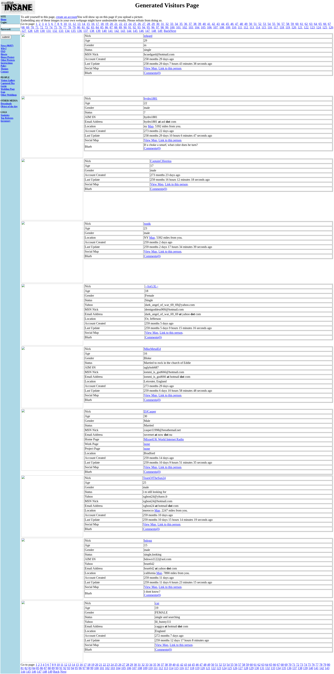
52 (260, 24)
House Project (7, 57)
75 (56, 27)
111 (240, 27)
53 (265, 24)
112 (246, 27)
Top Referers (7, 118)
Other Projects (8, 60)
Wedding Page (8, 89)
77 (65, 27)
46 (232, 24)
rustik (147, 223)
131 (49, 30)
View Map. (151, 68)
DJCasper (150, 411)
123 (312, 27)
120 (294, 27)
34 (177, 24)
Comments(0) (152, 73)
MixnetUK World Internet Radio (164, 439)
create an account (66, 17)
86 (107, 27)
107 (216, 27)
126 (331, 27)
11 (70, 24)
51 (255, 24)
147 (148, 30)
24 (130, 24)
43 (218, 24)
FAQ (3, 51)
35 (181, 24)
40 (204, 24)
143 (123, 30)
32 (167, 24)
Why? (4, 48)
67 (329, 24)
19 (107, 24)
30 (158, 24)
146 (141, 30)
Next (173, 30)
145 (135, 30)
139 (98, 30)
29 (153, 24)
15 (88, 24)
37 (191, 24)
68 (23, 27)
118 (282, 27)
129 (36, 30)
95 (149, 27)
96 (153, 27)
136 (80, 30)
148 (154, 30)
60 (297, 24)
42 (214, 24)
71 (37, 27)
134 (67, 30)
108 (222, 27)
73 (47, 27)
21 (116, 24)
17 (98, 24)
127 (24, 30)
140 (104, 30)
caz (157, 603)
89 (121, 27)
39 (200, 24)
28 (149, 24)
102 (185, 27)
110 (234, 27)
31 (163, 24)
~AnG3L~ (151, 286)
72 (42, 27)
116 (270, 27)
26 (139, 24)
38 (195, 24)
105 (203, 27)
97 (158, 27)
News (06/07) (7, 45)
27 (144, 24)
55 (274, 24)
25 (135, 24)
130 (42, 30)
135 (73, 30)
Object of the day (9, 106)
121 (300, 27)
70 (33, 27)
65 (320, 24)
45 (228, 24)
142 (117, 30)
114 (258, 27)
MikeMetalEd (152, 349)
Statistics (5, 115)
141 (110, 30)
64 (316, 24)
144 (129, 30)
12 (75, 24)
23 (126, 24)
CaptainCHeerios (160, 161)
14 (84, 24)
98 (162, 27)
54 (269, 24)
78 (70, 27)
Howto (4, 54)
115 (264, 27)
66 (325, 24)
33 (172, 24)
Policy (3, 66)
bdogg (148, 540)
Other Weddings (9, 95)
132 (55, 30)
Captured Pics (8, 83)
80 (79, 27)
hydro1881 (150, 98)
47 (237, 24)
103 (191, 27)
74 (51, 27)
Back (167, 30)
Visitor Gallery (8, 80)
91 (130, 27)
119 (288, 27)
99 (167, 27)
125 (325, 27)
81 (84, 27)
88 (116, 27)
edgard (148, 35)
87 (111, 27)
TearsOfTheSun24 (154, 478)
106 (209, 27)
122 (306, 27)
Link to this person (169, 68)
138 (92, 30)
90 (125, 27)
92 (135, 27)
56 (279, 24)
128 (30, 30)
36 (186, 24)
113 (252, 27)
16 (93, 24)
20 (112, 24)
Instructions (7, 63)
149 (160, 30)
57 (283, 24)
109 (228, 27)
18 (102, 24)
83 (93, 27)
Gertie (4, 86)
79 (74, 27)
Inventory (5, 121)
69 (28, 27)
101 (178, 27)
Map (150, 126)
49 (246, 24)
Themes (4, 68)
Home (3, 19)
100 (172, 27)
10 (65, 24)
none (147, 444)
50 (251, 24)
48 (242, 24)
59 (293, 24)
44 (223, 24)
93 (139, 27)
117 (276, 27)
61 (302, 24)
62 (306, 24)
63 (311, 24)
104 (197, 27)
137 (86, 30)
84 (98, 27)
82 (88, 27)
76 (60, 27)
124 (319, 27)
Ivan (3, 92)
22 (121, 24)
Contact (5, 71)
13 (79, 24)
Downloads (6, 103)
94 (144, 27)
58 (288, 24)
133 (61, 30)
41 (209, 24)
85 (102, 27)
